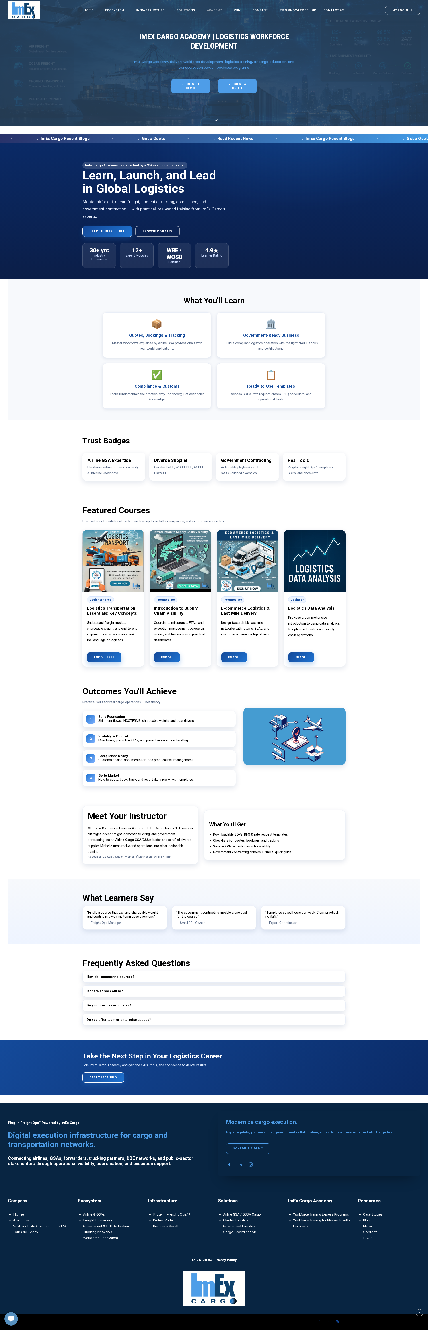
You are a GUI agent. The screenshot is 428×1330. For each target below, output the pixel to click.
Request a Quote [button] (237, 86)
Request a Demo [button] (191, 86)
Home (88, 10)
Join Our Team (25, 1232)
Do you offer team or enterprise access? (119, 1020)
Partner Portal (163, 1220)
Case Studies (373, 1214)
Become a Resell (165, 1226)
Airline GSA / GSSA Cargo (242, 1214)
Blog (366, 1220)
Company (260, 10)
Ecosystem (114, 10)
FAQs (367, 1238)
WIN (237, 10)
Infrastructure (150, 10)
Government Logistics (239, 1226)
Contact (370, 1232)
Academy (214, 10)
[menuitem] (91, 10)
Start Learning (103, 1077)
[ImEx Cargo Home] (214, 1288)
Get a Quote (116, 138)
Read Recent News (198, 138)
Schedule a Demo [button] (248, 1148)
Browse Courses (157, 231)
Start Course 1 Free (107, 231)
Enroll (167, 657)
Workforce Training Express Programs (321, 1214)
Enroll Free (104, 657)
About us (21, 1220)
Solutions (185, 10)
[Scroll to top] (419, 1313)
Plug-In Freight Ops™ (171, 1214)
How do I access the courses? (110, 977)
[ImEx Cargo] (24, 10)
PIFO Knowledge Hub (298, 10)
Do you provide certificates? (109, 1005)
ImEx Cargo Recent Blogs (293, 138)
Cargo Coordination (239, 1232)
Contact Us (333, 10)
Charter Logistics (235, 1220)
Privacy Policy (225, 1260)
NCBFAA (206, 1260)
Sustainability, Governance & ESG (40, 1226)
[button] (229, 1166)
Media (367, 1226)
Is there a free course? (105, 991)
